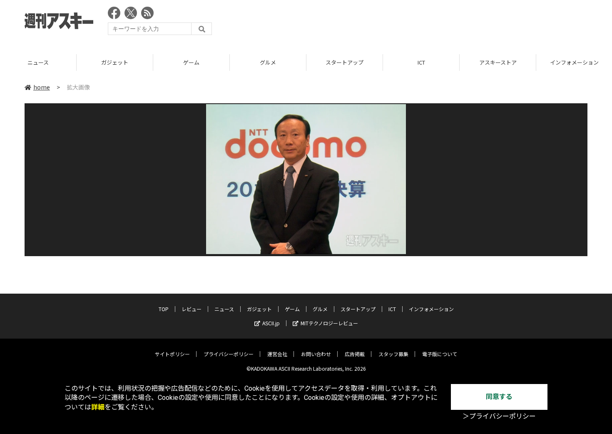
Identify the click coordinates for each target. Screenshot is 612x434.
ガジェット (114, 62)
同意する (499, 397)
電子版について (439, 353)
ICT (421, 62)
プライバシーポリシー (229, 353)
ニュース (38, 62)
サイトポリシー (172, 353)
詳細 (97, 407)
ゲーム (191, 62)
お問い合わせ (316, 353)
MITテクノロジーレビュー (329, 323)
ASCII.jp (271, 323)
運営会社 (277, 353)
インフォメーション (431, 308)
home (41, 87)
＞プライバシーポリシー (499, 416)
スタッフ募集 (393, 353)
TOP (164, 308)
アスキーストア (498, 62)
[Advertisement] (435, 23)
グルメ (268, 62)
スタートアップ (344, 62)
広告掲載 (355, 353)
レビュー (192, 308)
